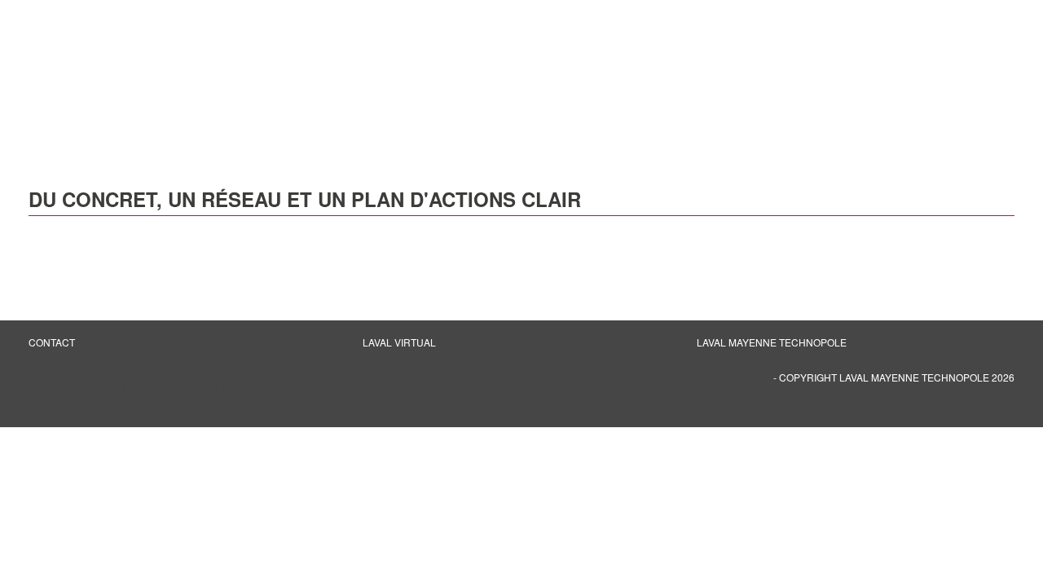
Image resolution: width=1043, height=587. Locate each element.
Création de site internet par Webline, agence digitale (179, 388)
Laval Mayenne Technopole (772, 342)
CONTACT (52, 342)
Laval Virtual (399, 342)
